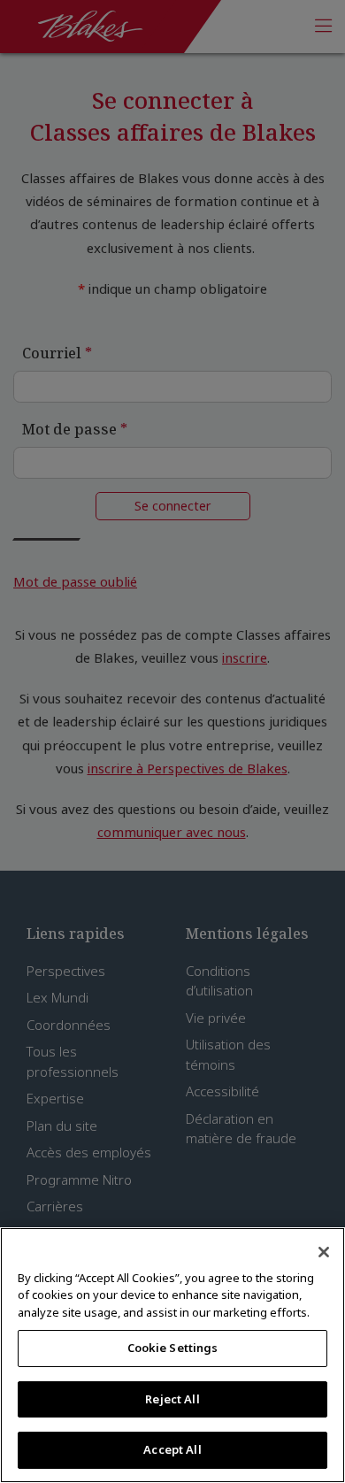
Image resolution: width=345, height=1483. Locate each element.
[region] (172, 1355)
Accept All (172, 1449)
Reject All (172, 1399)
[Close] (323, 1252)
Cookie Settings (172, 1348)
